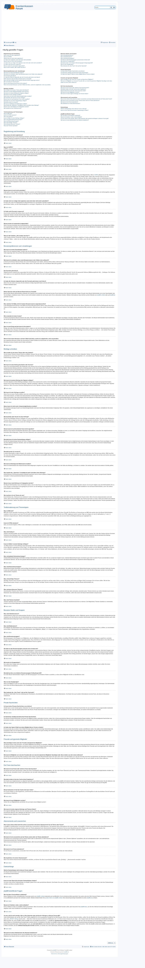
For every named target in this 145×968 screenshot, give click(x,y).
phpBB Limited (101, 295)
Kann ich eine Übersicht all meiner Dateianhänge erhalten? (74, 110)
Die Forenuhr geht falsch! (10, 75)
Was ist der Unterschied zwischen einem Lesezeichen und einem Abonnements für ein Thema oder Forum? (86, 98)
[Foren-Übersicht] (18, 6)
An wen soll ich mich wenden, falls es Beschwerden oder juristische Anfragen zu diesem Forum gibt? (85, 118)
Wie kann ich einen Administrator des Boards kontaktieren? (75, 120)
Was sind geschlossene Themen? (12, 124)
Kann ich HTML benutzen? (10, 115)
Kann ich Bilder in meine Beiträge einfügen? (14, 118)
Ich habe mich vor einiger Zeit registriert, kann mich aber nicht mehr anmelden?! (23, 62)
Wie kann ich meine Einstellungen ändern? (14, 72)
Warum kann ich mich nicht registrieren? (13, 58)
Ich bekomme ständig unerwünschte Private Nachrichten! (74, 72)
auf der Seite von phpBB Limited (53, 898)
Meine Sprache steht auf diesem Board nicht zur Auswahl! (17, 78)
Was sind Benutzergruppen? (67, 58)
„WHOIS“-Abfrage (14, 919)
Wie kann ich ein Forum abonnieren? (69, 102)
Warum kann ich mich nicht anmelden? (13, 61)
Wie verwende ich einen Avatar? (11, 81)
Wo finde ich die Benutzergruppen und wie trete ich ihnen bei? (75, 59)
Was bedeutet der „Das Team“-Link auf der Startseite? (74, 65)
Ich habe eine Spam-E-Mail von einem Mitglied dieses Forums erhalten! (77, 74)
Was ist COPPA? (8, 56)
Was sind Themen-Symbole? (11, 125)
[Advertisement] (59, 26)
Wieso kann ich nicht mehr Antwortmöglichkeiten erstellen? (18, 96)
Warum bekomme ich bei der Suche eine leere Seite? (73, 90)
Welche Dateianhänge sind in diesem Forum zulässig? (74, 108)
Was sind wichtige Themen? (10, 122)
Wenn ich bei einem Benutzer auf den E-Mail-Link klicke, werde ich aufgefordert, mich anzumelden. (27, 84)
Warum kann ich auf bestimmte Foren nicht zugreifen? (17, 99)
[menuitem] (14, 42)
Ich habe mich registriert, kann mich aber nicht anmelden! (17, 59)
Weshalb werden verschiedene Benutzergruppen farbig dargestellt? (77, 62)
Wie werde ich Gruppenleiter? (68, 61)
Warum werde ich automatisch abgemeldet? (14, 65)
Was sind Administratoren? (67, 55)
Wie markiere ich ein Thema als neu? (12, 108)
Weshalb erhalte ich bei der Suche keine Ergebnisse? (73, 89)
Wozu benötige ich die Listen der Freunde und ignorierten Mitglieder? (77, 79)
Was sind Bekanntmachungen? (11, 121)
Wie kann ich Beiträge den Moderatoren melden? (15, 103)
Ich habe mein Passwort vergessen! (12, 64)
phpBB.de (112, 295)
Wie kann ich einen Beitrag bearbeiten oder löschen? (16, 91)
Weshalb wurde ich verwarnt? (11, 102)
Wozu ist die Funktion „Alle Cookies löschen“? (15, 67)
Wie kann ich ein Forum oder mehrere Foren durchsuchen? (75, 87)
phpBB (54, 950)
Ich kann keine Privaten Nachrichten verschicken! (73, 71)
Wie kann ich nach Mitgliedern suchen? (70, 92)
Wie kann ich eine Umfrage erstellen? (13, 94)
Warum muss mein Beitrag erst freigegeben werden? (16, 106)
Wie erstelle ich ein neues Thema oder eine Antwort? (16, 90)
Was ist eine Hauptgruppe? (67, 64)
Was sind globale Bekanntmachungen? (13, 119)
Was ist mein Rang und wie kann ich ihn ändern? (15, 83)
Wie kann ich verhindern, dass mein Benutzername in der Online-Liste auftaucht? (23, 74)
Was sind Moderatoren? (66, 56)
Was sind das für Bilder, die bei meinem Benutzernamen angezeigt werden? (22, 80)
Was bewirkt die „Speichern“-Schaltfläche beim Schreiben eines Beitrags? (21, 105)
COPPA (96, 175)
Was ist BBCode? (8, 113)
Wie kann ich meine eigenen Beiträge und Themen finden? (74, 93)
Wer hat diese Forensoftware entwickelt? (70, 115)
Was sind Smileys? (8, 116)
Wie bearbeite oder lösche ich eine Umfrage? (14, 97)
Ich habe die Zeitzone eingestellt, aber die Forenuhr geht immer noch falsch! (22, 77)
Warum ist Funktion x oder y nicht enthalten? (71, 117)
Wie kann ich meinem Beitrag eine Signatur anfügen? (16, 93)
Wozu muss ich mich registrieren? (12, 55)
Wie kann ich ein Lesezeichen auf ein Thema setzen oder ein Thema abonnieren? (80, 100)
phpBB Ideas (83, 906)
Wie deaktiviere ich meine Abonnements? (70, 103)
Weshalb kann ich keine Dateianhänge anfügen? (15, 100)
